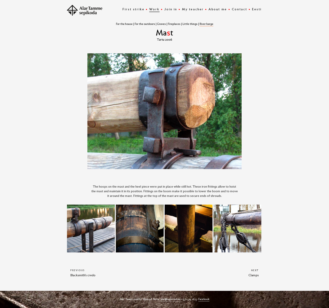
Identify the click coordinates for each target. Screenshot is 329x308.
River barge (206, 24)
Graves (161, 24)
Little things (190, 24)
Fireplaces (174, 24)
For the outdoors (145, 24)
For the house (124, 24)
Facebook (203, 299)
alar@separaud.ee (171, 299)
